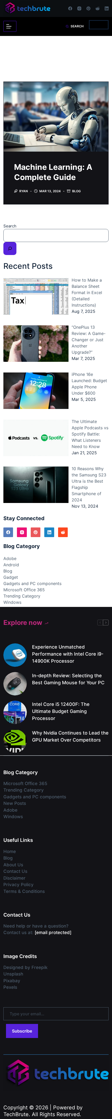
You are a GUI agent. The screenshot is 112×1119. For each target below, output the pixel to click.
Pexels (10, 987)
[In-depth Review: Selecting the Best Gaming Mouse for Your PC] (15, 683)
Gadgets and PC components (32, 583)
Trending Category (21, 596)
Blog (76, 191)
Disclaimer (14, 878)
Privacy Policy (18, 884)
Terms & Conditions (24, 891)
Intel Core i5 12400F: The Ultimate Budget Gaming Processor (61, 711)
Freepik (39, 967)
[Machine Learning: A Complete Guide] (56, 117)
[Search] (9, 248)
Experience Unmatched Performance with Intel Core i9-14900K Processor (67, 654)
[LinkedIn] (107, 8)
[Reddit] (97, 8)
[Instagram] (79, 8)
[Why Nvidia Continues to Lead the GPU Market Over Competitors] (15, 741)
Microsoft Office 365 (24, 589)
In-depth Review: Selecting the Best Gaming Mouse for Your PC (68, 679)
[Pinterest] (88, 8)
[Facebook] (70, 8)
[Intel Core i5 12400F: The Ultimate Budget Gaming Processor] (15, 712)
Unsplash (13, 974)
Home (9, 851)
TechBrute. (16, 1114)
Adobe (9, 558)
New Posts (14, 803)
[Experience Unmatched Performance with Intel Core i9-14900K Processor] (15, 655)
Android (11, 564)
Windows (12, 602)
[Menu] (10, 26)
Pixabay (11, 980)
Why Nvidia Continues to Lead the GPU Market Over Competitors (70, 736)
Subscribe (22, 1031)
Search (9, 225)
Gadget (10, 577)
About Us (13, 864)
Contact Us (15, 871)
